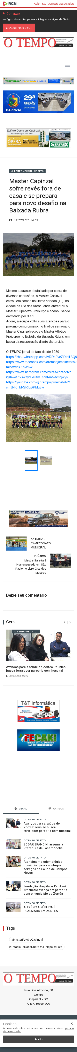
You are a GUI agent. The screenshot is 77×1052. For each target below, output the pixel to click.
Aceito (38, 1039)
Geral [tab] (22, 800)
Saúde (30, 1018)
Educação (44, 1018)
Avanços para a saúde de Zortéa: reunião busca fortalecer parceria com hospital (36, 660)
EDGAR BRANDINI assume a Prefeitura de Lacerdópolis (43, 838)
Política (24, 1013)
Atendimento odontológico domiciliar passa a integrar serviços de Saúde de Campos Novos (45, 858)
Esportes (38, 1013)
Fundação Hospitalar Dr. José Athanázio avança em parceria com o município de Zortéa (45, 881)
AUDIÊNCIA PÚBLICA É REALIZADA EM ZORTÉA (41, 900)
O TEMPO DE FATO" (26, 623)
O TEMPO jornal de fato (27, 171)
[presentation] (64, 614)
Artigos (51, 1013)
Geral (12, 1013)
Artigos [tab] (58, 800)
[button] (11, 413)
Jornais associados (61, 3)
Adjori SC (40, 3)
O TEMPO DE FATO (35, 811)
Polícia (64, 1013)
